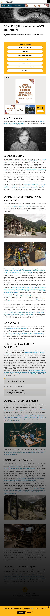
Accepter (21, 612)
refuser (29, 612)
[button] (49, 607)
